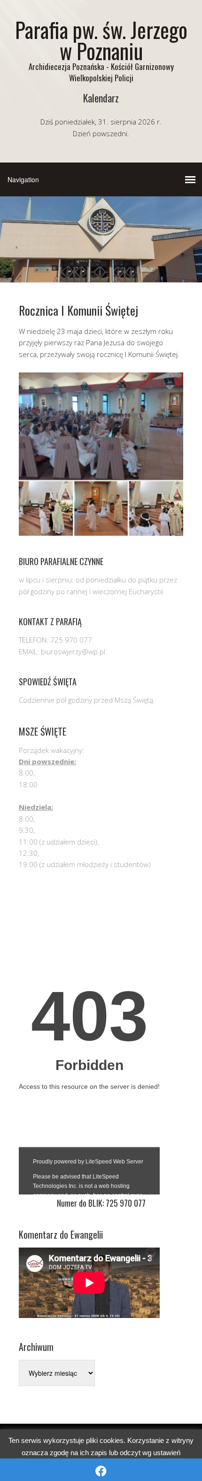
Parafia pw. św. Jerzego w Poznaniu (101, 40)
